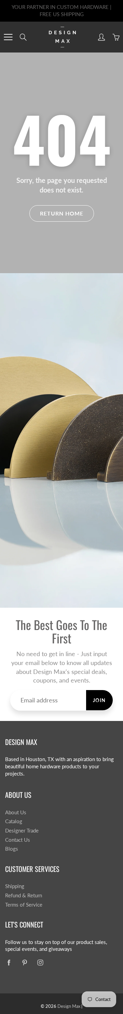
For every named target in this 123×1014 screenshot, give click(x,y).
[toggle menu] (8, 37)
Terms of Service (23, 905)
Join (99, 700)
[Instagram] (40, 962)
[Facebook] (9, 962)
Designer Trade (22, 831)
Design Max (68, 1006)
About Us (15, 812)
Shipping (14, 886)
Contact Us (17, 840)
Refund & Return (23, 895)
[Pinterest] (24, 962)
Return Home (61, 213)
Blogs (11, 849)
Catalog (13, 821)
